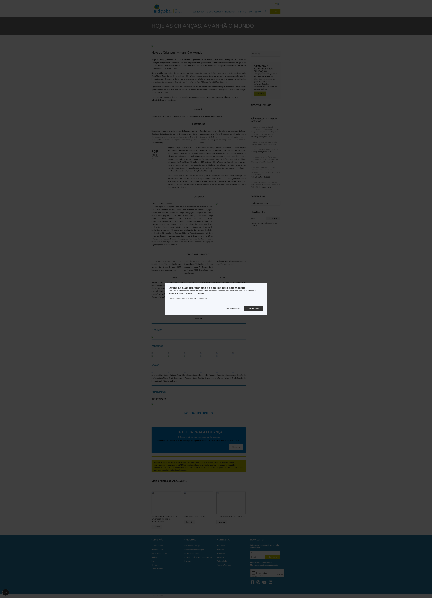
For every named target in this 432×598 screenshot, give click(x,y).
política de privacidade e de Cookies (195, 299)
